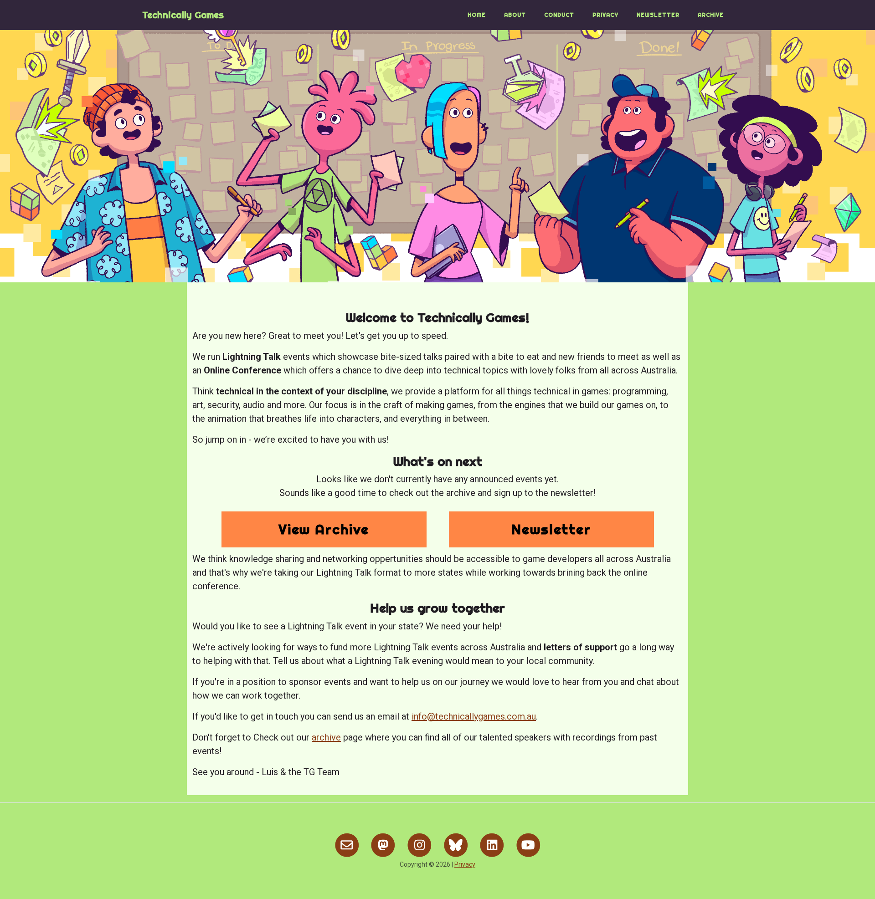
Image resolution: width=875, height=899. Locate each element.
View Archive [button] (324, 529)
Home (477, 14)
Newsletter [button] (551, 529)
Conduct (559, 14)
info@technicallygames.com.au (474, 716)
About (515, 14)
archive (326, 737)
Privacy (605, 14)
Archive (711, 14)
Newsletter (658, 14)
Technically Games (183, 14)
